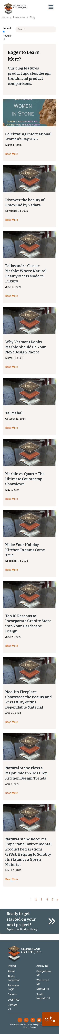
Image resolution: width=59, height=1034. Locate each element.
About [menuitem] (11, 971)
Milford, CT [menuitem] (42, 989)
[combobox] (35, 29)
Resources (19, 17)
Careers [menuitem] (12, 994)
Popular (7, 35)
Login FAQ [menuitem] (14, 999)
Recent (7, 28)
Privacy (33, 1027)
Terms (26, 1027)
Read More (11, 154)
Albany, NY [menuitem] (42, 965)
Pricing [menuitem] (12, 965)
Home (5, 17)
